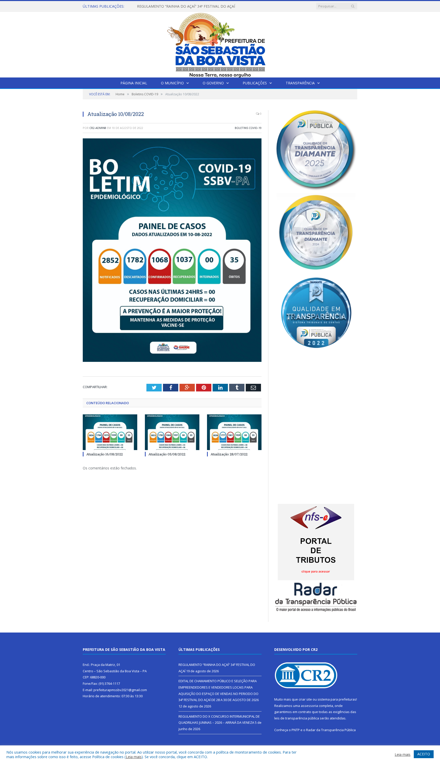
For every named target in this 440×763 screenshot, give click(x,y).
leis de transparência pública (296, 718)
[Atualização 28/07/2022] (234, 432)
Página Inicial (133, 83)
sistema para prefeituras (337, 699)
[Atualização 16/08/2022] (110, 432)
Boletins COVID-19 (248, 128)
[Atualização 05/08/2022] (172, 432)
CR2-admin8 (97, 128)
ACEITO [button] (423, 754)
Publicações (255, 83)
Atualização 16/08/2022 (104, 454)
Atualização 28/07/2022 (229, 454)
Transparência (300, 83)
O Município (172, 83)
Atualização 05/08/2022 (166, 454)
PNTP (296, 730)
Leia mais (134, 756)
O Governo (213, 83)
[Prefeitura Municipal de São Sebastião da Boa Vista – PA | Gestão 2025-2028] (220, 43)
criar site (305, 699)
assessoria (309, 705)
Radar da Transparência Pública (331, 730)
